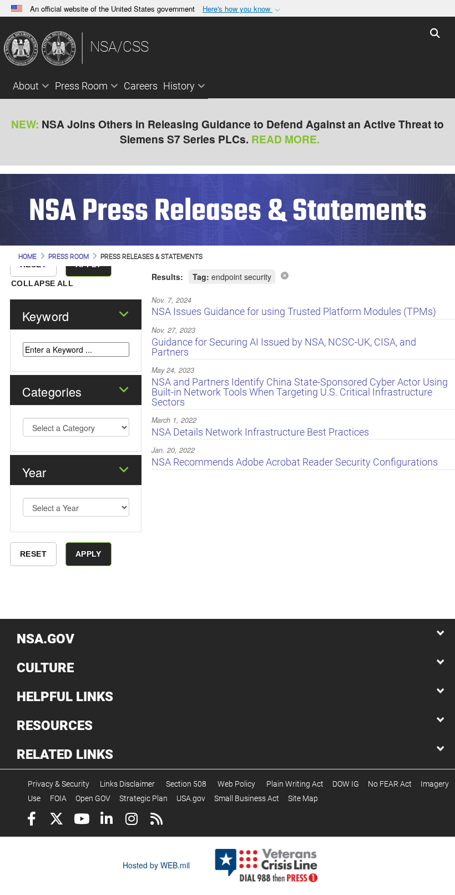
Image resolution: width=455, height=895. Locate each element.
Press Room (81, 86)
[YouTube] (81, 820)
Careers (141, 86)
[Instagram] (131, 820)
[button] (242, 9)
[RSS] (156, 820)
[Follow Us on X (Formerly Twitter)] (56, 820)
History (179, 86)
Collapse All (42, 283)
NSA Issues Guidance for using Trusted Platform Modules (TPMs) (293, 311)
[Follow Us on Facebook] (31, 820)
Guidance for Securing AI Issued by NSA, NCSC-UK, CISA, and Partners (283, 347)
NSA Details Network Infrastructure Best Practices (260, 432)
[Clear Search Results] (285, 275)
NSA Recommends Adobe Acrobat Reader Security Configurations (294, 462)
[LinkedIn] (106, 820)
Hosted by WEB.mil (156, 865)
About (26, 86)
